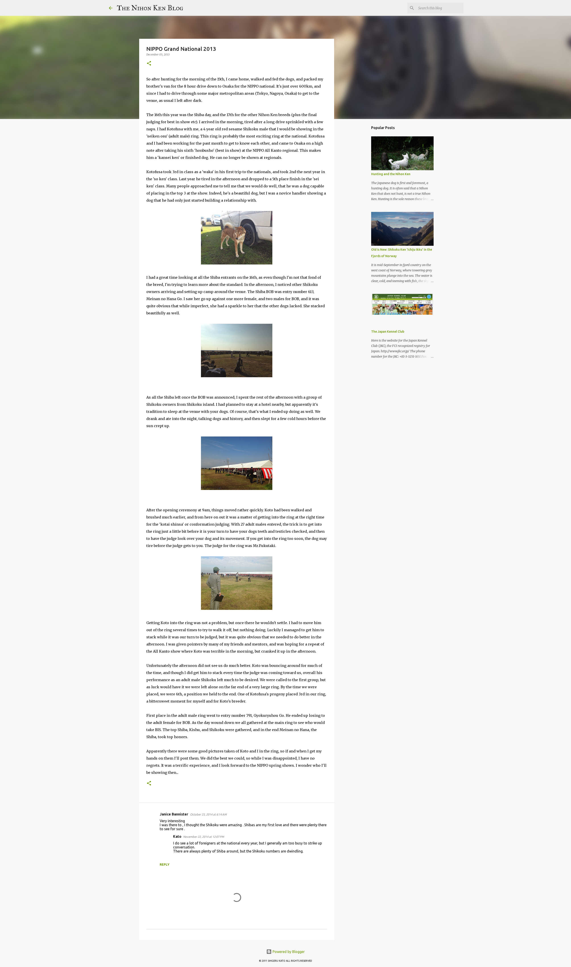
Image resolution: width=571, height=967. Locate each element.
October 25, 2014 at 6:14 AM (208, 814)
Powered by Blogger (288, 952)
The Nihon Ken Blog (150, 8)
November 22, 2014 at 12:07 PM (203, 836)
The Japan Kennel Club (387, 331)
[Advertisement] (357, 192)
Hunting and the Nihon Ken (390, 174)
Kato (177, 836)
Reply (165, 864)
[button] (149, 64)
